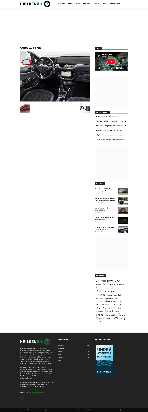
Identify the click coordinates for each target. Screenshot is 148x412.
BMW (110, 281)
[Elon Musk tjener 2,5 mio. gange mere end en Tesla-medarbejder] (123, 200)
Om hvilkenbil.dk (82, 410)
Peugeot (106, 308)
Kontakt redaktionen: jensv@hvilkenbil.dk (116, 410)
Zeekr (98, 322)
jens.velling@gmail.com (36, 393)
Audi (103, 281)
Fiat (112, 288)
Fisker (117, 288)
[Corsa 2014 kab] (55, 101)
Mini (98, 305)
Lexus (116, 298)
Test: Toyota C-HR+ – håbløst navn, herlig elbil (111, 121)
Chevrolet (98, 284)
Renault (109, 311)
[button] (125, 4)
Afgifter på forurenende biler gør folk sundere (111, 135)
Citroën (107, 284)
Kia (120, 295)
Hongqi (113, 291)
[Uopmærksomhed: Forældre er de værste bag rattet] (123, 229)
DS (97, 288)
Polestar (117, 308)
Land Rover (99, 298)
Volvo (109, 318)
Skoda (99, 315)
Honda (106, 291)
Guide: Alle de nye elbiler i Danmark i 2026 (109, 116)
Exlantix (102, 288)
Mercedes (110, 301)
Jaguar (109, 295)
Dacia (121, 284)
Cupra (115, 284)
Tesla (122, 315)
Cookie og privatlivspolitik (96, 410)
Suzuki (114, 315)
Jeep (115, 295)
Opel (98, 308)
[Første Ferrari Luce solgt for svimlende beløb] (123, 220)
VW (115, 318)
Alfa (97, 281)
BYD (117, 281)
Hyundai (101, 295)
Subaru (107, 315)
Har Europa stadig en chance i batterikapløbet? (111, 126)
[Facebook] (22, 398)
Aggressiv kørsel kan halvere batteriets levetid (111, 139)
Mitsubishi (105, 305)
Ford (99, 291)
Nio (111, 305)
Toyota (100, 318)
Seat (117, 311)
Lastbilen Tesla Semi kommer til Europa (109, 130)
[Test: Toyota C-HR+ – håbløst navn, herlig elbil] (123, 191)
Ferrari (107, 288)
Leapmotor (109, 298)
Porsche (99, 311)
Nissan (117, 304)
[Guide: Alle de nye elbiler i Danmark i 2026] (123, 210)
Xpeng (122, 319)
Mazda (99, 301)
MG (119, 301)
